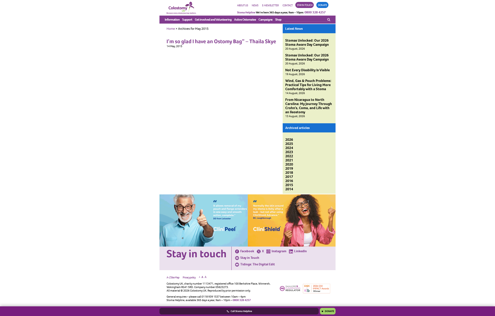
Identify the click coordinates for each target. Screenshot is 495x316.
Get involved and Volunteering (213, 19)
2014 (289, 189)
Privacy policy (189, 277)
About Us (242, 5)
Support (187, 19)
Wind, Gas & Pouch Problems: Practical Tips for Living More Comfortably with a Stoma (308, 84)
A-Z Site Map (173, 277)
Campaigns (265, 19)
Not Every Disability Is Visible (307, 70)
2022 (289, 156)
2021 (289, 160)
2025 (289, 143)
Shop (278, 19)
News (255, 5)
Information (172, 19)
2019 (289, 168)
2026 (289, 139)
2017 (289, 176)
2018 (289, 172)
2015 (289, 185)
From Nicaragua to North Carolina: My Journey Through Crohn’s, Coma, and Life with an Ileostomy (308, 105)
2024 (289, 147)
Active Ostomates (245, 19)
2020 (289, 164)
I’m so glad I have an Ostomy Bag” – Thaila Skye (221, 41)
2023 (289, 152)
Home (171, 28)
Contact (287, 5)
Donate (322, 5)
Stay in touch (304, 5)
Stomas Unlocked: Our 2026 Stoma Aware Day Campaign (307, 42)
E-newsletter (270, 5)
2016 (289, 180)
